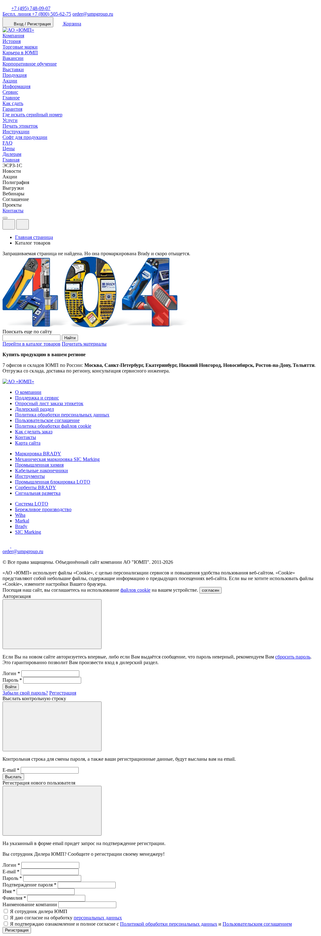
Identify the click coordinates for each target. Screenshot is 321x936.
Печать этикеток (20, 126)
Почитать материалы (84, 343)
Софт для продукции (25, 137)
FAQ (8, 142)
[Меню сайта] (22, 224)
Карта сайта (27, 443)
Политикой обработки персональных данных (168, 924)
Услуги (10, 120)
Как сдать (13, 103)
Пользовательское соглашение (47, 420)
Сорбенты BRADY (35, 487)
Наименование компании (30, 904)
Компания (13, 35)
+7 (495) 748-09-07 (30, 8)
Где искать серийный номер (32, 114)
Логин (11, 673)
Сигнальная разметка (38, 493)
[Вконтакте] (15, 545)
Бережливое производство (43, 509)
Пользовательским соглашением (257, 924)
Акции (10, 80)
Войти (10, 687)
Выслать (13, 777)
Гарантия (12, 109)
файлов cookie (135, 590)
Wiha (20, 515)
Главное (11, 97)
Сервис (10, 92)
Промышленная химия (39, 465)
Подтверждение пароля (29, 884)
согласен (210, 590)
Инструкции (16, 131)
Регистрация (62, 692)
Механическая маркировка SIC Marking (57, 459)
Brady (21, 526)
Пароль (12, 680)
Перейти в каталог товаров (32, 343)
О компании (28, 392)
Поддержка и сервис (37, 397)
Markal (22, 520)
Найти (70, 338)
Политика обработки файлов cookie (53, 426)
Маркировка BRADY (38, 453)
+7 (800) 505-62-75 (37, 14)
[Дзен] (7, 545)
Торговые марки (20, 47)
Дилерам (12, 154)
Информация (16, 86)
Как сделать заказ (33, 431)
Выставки (13, 69)
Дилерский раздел (34, 409)
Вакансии (13, 58)
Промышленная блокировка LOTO (52, 481)
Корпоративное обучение (30, 63)
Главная (11, 159)
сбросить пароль (292, 656)
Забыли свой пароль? (25, 692)
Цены (9, 148)
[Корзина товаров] (34, 226)
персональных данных (98, 917)
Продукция (15, 75)
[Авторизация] (9, 224)
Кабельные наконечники (41, 470)
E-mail (11, 770)
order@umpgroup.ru (92, 14)
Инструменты (30, 476)
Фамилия (14, 898)
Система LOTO (31, 503)
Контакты (13, 210)
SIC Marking (28, 532)
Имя (9, 891)
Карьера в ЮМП (20, 52)
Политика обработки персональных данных (62, 414)
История (12, 41)
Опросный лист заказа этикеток (49, 403)
